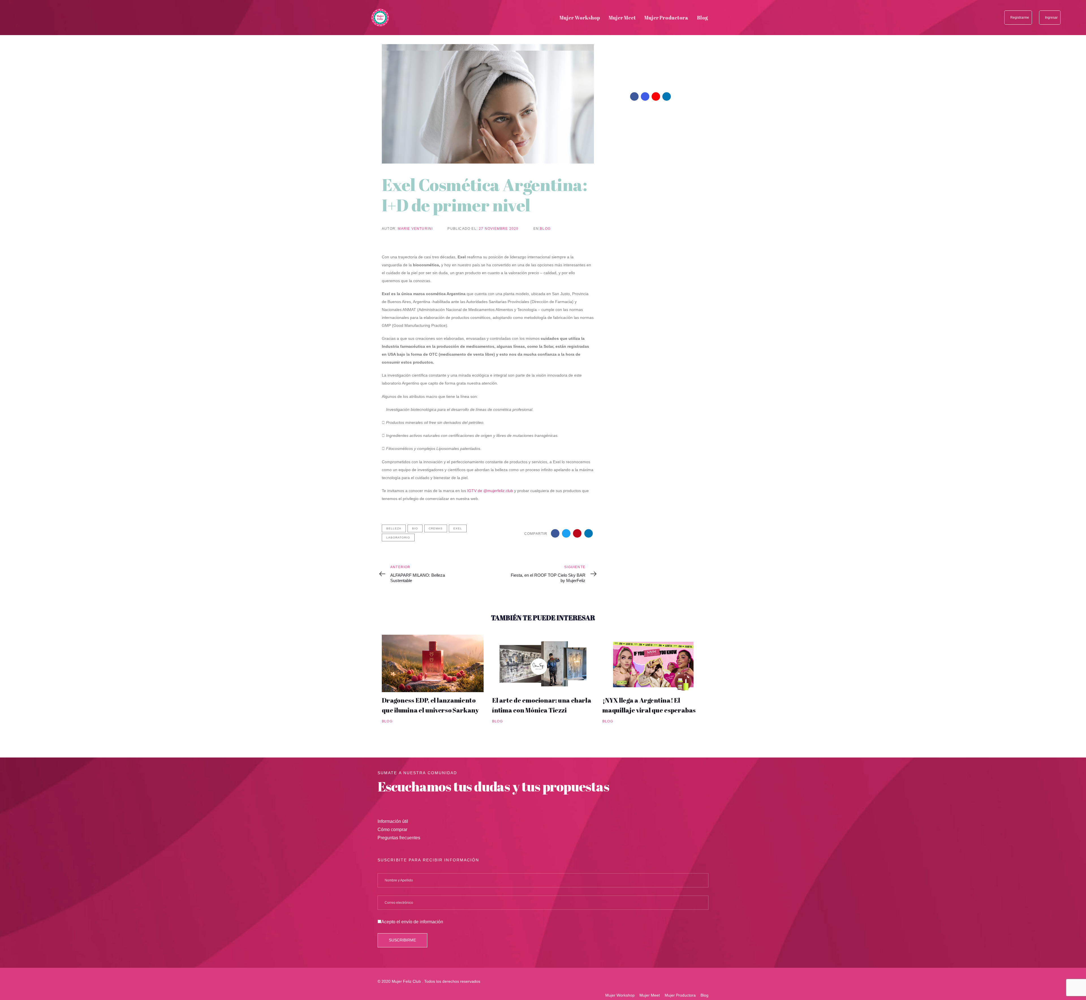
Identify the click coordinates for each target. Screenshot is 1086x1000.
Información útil (393, 821)
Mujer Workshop (620, 995)
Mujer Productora (680, 995)
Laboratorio (398, 537)
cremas (436, 528)
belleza (393, 528)
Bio (415, 528)
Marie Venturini (415, 229)
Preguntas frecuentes (399, 837)
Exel (457, 528)
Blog (545, 229)
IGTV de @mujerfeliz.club (489, 490)
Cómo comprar (392, 829)
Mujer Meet (649, 995)
